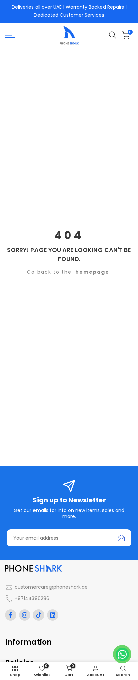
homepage (92, 272)
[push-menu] (10, 35)
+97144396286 (32, 598)
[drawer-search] (112, 35)
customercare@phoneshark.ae (51, 587)
